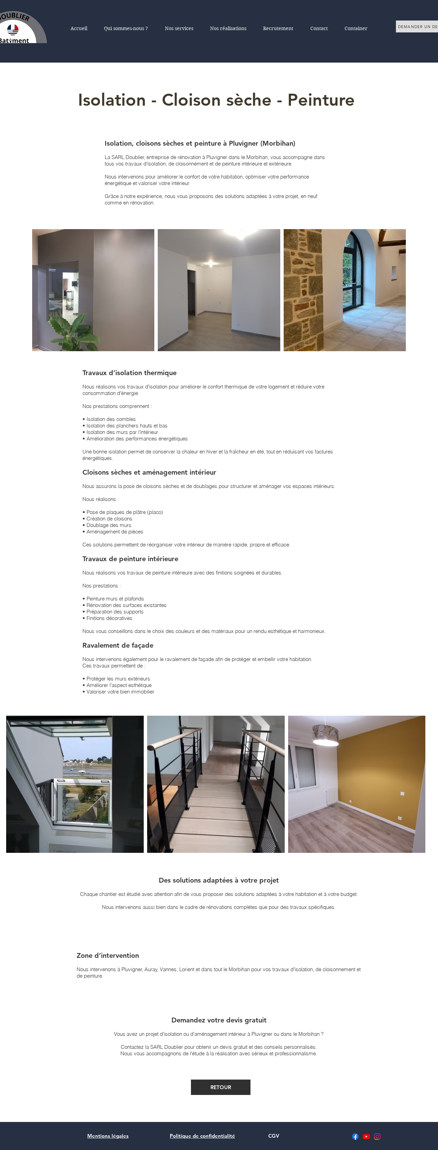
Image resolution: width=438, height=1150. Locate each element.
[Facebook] (355, 1136)
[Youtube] (366, 1136)
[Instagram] (377, 1136)
